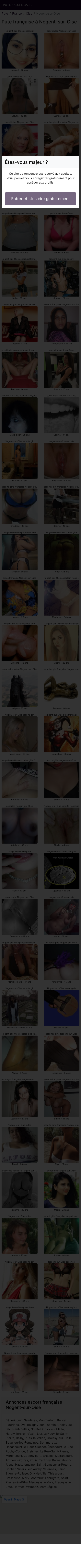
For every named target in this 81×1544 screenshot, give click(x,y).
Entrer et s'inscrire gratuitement (40, 198)
